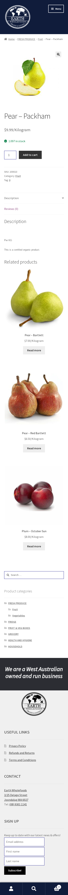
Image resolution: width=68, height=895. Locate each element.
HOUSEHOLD (15, 646)
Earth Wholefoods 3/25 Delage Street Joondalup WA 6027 (16, 795)
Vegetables (18, 615)
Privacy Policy (17, 746)
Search (34, 889)
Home (11, 39)
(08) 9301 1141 (18, 804)
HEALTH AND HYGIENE (20, 640)
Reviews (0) (11, 209)
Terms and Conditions (22, 760)
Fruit (40, 39)
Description (11, 198)
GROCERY (13, 634)
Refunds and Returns (22, 753)
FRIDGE (12, 621)
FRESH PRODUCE (26, 39)
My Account (11, 889)
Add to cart (30, 155)
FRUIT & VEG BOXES (19, 628)
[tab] (34, 198)
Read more (34, 350)
